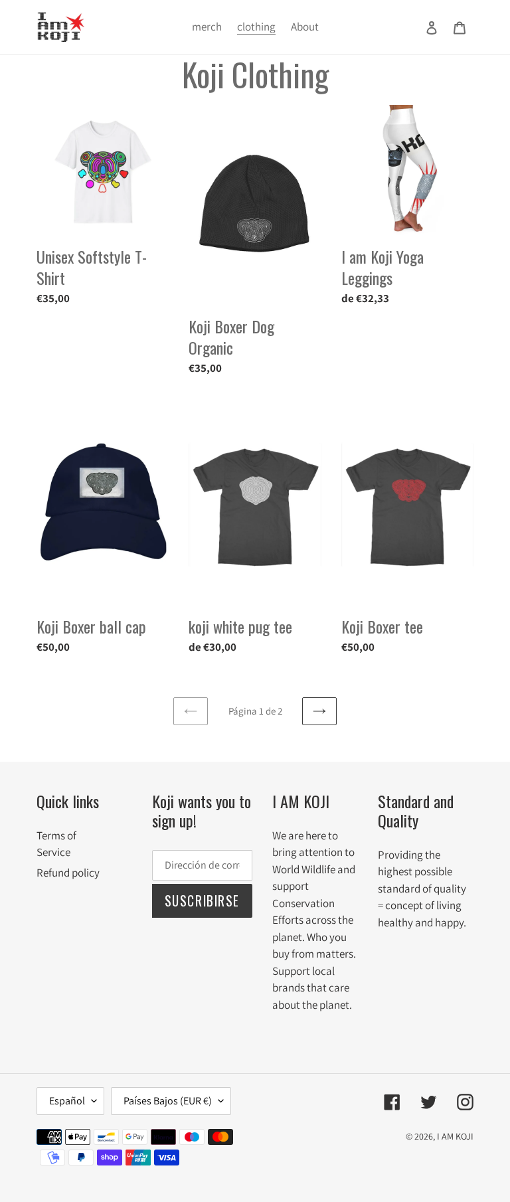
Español (67, 1101)
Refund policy (68, 872)
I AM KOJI (455, 1136)
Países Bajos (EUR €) (168, 1101)
